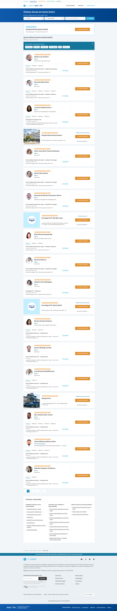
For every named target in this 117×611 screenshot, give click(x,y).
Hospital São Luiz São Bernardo (35, 520)
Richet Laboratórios (101, 607)
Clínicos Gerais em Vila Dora (79, 511)
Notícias (59, 1)
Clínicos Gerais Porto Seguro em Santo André (59, 523)
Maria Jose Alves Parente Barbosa (46, 151)
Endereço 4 (47, 91)
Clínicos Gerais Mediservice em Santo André (59, 518)
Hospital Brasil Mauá (32, 530)
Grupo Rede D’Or (66, 601)
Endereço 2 (34, 65)
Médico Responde (51, 1)
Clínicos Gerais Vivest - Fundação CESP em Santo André (58, 538)
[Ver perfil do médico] (29, 57)
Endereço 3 (40, 65)
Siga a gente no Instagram (85, 559)
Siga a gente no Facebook (89, 559)
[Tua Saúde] (29, 559)
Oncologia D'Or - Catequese (33, 291)
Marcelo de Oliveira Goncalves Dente (47, 195)
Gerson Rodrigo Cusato (42, 348)
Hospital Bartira (31, 522)
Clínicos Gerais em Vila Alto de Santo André (81, 508)
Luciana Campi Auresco (42, 107)
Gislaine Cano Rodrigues (43, 282)
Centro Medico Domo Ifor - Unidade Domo (37, 333)
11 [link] (41, 491)
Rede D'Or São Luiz (76, 607)
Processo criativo (59, 578)
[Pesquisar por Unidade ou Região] (63, 18)
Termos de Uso (78, 581)
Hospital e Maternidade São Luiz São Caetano (36, 526)
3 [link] (34, 491)
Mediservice (44, 47)
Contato (77, 583)
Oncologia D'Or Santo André (31, 292)
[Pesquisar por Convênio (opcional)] (83, 18)
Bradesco (36, 47)
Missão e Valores (79, 575)
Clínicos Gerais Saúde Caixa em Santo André (59, 530)
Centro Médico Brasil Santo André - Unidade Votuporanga (41, 69)
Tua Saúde (25, 1)
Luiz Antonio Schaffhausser (44, 371)
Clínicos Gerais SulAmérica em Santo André (59, 510)
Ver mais (65, 47)
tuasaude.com (91, 5)
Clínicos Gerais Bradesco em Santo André (58, 514)
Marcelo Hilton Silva (41, 82)
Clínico (39, 550)
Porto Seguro (53, 47)
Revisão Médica (78, 578)
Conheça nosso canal (81, 559)
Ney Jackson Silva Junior (43, 415)
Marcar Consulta (33, 550)
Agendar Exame (41, 1)
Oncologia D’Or (85, 607)
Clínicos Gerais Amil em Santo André (59, 526)
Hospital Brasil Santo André (37, 29)
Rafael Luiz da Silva (41, 57)
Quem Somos (58, 575)
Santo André (45, 550)
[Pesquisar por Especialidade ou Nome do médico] (42, 18)
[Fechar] (92, 43)
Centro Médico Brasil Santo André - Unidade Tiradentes (41, 94)
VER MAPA (66, 70)
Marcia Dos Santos (41, 173)
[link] (44, 491)
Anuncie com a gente (60, 583)
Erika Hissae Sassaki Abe (43, 234)
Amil (60, 47)
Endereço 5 (53, 91)
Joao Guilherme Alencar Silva (45, 441)
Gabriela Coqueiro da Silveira (44, 468)
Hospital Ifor (28, 334)
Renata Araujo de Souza (43, 321)
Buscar (91, 18)
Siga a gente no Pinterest (94, 559)
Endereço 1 (28, 65)
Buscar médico (33, 1)
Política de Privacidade (60, 581)
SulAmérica (29, 47)
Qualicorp (109, 607)
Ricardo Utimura (40, 260)
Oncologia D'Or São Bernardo (33, 119)
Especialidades (70, 5)
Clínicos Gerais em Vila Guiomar (80, 514)
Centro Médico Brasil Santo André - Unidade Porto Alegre (41, 160)
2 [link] (31, 491)
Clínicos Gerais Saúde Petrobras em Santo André (59, 534)
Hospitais (80, 5)
